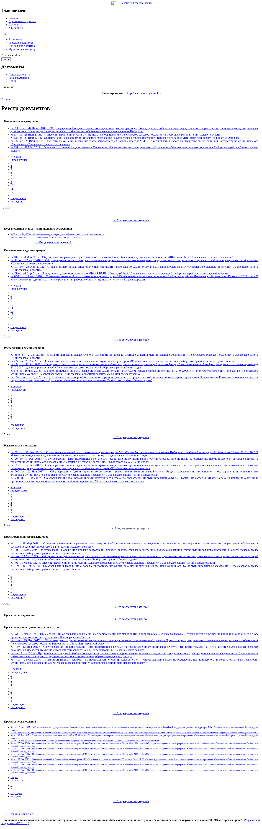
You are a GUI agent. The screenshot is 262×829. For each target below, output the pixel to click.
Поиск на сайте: (11, 55)
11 (12, 188)
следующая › (18, 198)
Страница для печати (21, 813)
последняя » (18, 201)
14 (12, 317)
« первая (16, 156)
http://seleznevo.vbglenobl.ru (144, 93)
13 (12, 314)
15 (12, 320)
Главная (6, 99)
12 (12, 191)
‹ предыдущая (19, 159)
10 (12, 185)
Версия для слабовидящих (136, 2)
